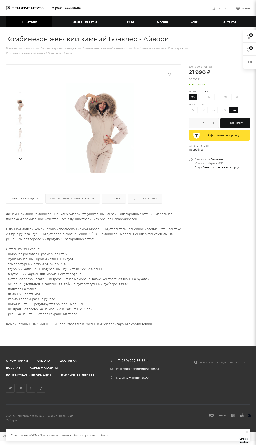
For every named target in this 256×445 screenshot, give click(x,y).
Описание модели (24, 198)
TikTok (41, 388)
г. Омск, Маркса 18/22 (132, 378)
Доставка (114, 198)
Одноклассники (30, 388)
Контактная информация (29, 375)
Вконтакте (10, 388)
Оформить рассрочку (223, 135)
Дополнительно (145, 198)
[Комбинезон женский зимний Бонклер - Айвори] (100, 128)
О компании (17, 360)
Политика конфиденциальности (222, 362)
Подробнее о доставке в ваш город (217, 167)
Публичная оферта (78, 375)
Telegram (20, 388)
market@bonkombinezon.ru (137, 369)
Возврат (13, 367)
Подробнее (196, 149)
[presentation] (20, 92)
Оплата (43, 360)
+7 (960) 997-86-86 (65, 8)
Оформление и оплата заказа (72, 198)
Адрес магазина (44, 367)
